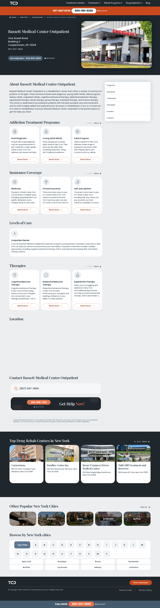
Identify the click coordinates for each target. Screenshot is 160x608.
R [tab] (53, 553)
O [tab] (27, 553)
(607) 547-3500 (29, 388)
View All (143, 507)
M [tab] (142, 545)
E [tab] (71, 545)
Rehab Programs (112, 3)
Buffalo (26, 567)
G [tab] (89, 545)
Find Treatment (140, 582)
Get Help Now (61, 10)
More (96, 123)
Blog (148, 3)
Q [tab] (44, 553)
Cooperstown (37, 17)
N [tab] (18, 553)
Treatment (93, 3)
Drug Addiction (133, 3)
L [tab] (133, 545)
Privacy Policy (145, 590)
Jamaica (133, 567)
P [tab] (35, 553)
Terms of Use (125, 590)
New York (24, 17)
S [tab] (62, 553)
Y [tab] (106, 553)
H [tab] (98, 545)
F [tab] (80, 545)
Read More (22, 159)
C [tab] (53, 545)
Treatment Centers (75, 3)
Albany (97, 567)
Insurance (111, 92)
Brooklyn (62, 561)
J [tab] (115, 545)
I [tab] (106, 545)
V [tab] (89, 553)
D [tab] (62, 545)
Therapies (111, 105)
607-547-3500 (15, 49)
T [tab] (71, 553)
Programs (111, 85)
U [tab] (80, 553)
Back (90, 123)
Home (14, 17)
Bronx (98, 561)
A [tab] (35, 545)
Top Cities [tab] (22, 545)
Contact (110, 118)
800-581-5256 (84, 10)
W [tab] (98, 553)
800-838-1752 (39, 402)
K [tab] (124, 545)
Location (110, 111)
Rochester (134, 561)
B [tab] (44, 545)
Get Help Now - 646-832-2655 (25, 58)
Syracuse (62, 567)
